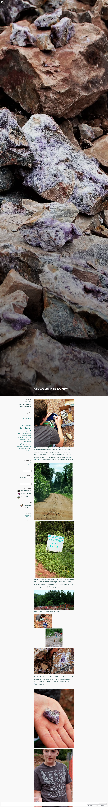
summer (21, 448)
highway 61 (21, 438)
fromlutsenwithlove (37, 391)
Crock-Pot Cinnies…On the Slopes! (25, 404)
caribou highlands (28, 425)
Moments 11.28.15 (24, 497)
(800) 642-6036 (29, 516)
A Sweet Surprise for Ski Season (26, 402)
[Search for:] (26, 483)
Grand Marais (28, 435)
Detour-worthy (24, 431)
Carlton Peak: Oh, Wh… (25, 496)
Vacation (28, 451)
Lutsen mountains (27, 441)
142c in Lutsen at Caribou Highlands (27, 464)
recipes (29, 446)
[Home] (2, 2)
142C (22, 425)
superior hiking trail (27, 448)
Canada (42, 392)
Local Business (28, 439)
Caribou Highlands (28, 515)
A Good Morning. (28, 401)
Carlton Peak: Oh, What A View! (26, 406)
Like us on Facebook (27, 418)
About (30, 462)
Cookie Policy (23, 804)
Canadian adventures (48, 392)
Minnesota (23, 443)
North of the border (62, 392)
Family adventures (55, 392)
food (26, 433)
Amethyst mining (38, 392)
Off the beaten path (69, 392)
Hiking (27, 438)
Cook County (25, 428)
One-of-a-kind (25, 446)
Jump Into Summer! (28, 407)
